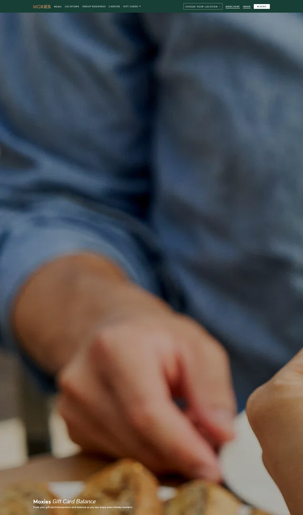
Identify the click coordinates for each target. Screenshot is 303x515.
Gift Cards (130, 6)
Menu (58, 6)
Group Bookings (94, 6)
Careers (114, 6)
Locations (72, 6)
